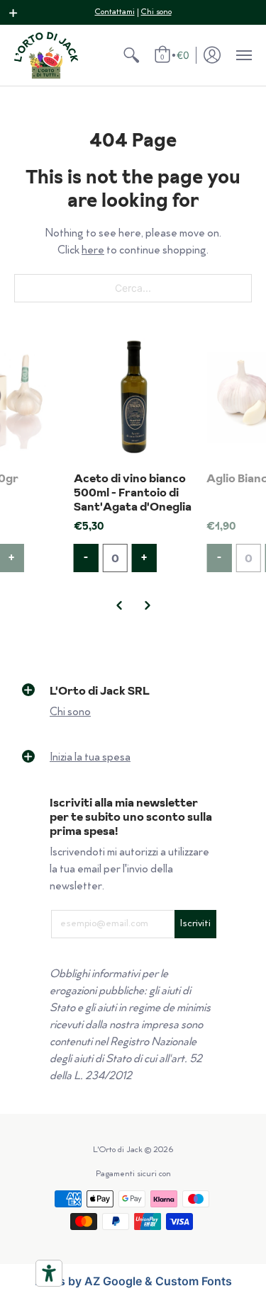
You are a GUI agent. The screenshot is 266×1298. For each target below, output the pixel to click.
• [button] (174, 55)
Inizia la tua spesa (90, 758)
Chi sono (156, 12)
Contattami (115, 12)
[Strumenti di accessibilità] (48, 1273)
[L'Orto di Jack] (46, 55)
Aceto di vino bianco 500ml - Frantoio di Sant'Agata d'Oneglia (133, 492)
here (93, 251)
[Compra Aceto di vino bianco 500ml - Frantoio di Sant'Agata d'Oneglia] (133, 397)
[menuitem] (131, 55)
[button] (13, 12)
